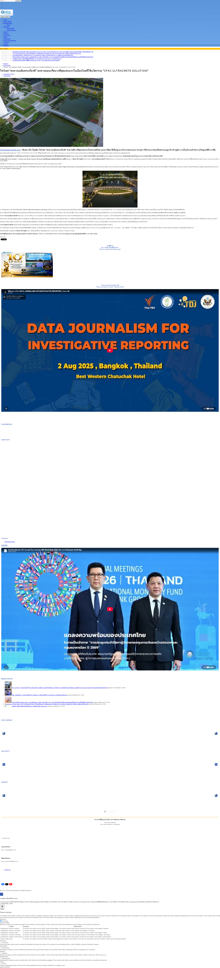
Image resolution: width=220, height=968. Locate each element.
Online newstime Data (9, 40)
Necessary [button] (3, 919)
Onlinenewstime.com (10, 149)
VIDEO (4, 545)
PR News (6, 42)
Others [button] (2, 962)
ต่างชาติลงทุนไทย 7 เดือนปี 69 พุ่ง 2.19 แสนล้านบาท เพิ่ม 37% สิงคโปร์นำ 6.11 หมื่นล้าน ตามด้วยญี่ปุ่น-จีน (43, 55)
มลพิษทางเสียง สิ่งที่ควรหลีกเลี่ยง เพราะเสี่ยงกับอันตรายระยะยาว (29, 706)
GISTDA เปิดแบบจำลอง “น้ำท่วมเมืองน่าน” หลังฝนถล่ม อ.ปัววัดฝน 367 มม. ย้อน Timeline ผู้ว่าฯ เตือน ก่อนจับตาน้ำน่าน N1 (47, 53)
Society (5, 44)
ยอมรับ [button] (11, 903)
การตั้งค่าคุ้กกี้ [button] (4, 903)
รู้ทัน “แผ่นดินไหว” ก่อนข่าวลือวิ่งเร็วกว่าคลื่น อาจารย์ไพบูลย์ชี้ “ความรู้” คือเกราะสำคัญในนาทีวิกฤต (39, 695)
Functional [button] (3, 941)
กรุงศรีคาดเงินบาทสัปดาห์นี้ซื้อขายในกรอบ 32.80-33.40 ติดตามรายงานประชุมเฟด (36, 60)
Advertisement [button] (4, 956)
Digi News (6, 27)
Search (18, 1)
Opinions (6, 34)
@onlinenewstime (10, 542)
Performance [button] (3, 946)
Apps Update (10, 28)
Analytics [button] (2, 951)
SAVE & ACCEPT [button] (5, 967)
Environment (6, 39)
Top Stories (6, 35)
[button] (4, 733)
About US (8, 870)
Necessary (5, 921)
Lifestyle (6, 46)
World (5, 37)
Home (5, 20)
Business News (7, 23)
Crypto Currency (11, 30)
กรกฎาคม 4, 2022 (8, 74)
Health (5, 32)
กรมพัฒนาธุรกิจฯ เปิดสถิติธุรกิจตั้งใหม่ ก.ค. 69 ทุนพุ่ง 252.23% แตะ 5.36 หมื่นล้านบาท (37, 59)
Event (8, 25)
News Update (7, 21)
